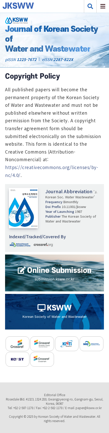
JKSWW (9, 6)
